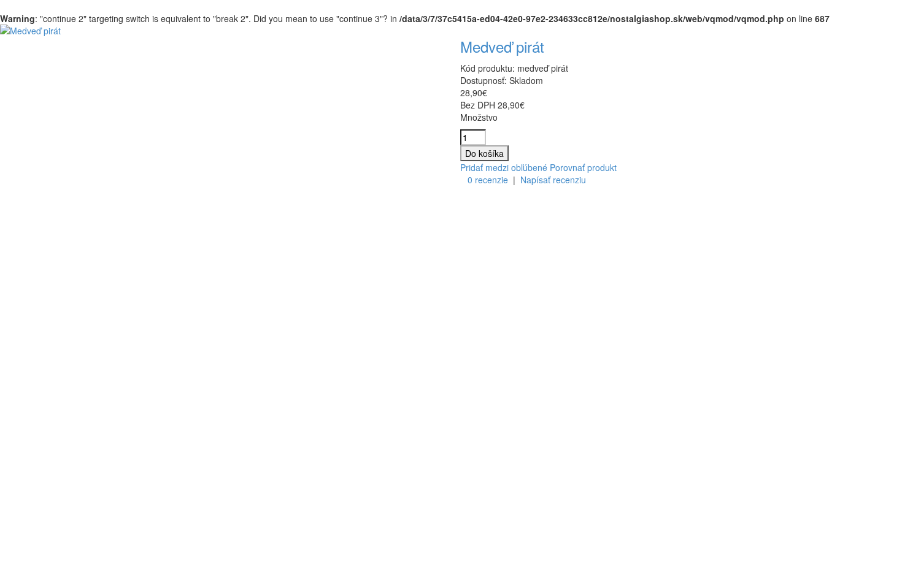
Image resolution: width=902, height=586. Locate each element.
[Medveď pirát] (30, 31)
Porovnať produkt (583, 167)
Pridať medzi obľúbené (503, 167)
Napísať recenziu (553, 179)
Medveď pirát (502, 46)
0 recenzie (488, 179)
